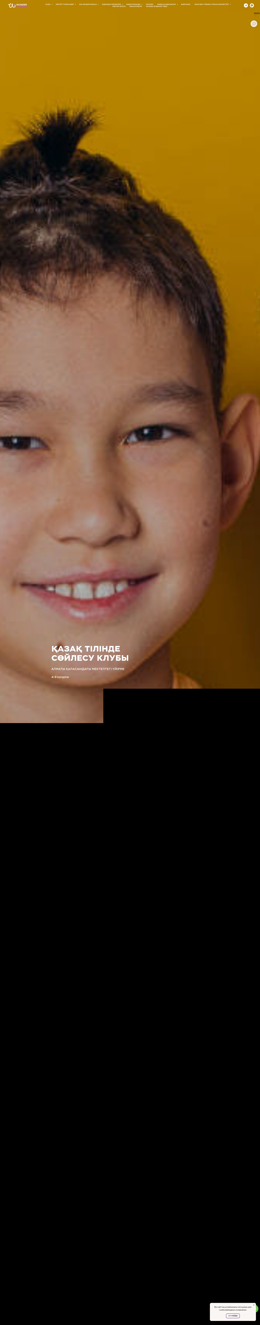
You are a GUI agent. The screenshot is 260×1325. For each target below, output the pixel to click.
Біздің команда (133, 4)
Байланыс (186, 4)
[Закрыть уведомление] (254, 1305)
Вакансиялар (136, 6)
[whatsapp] (252, 5)
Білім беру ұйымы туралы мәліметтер (212, 4)
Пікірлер (149, 4)
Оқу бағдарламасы (88, 4)
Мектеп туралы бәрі (65, 4)
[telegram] (246, 5)
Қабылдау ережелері (111, 4)
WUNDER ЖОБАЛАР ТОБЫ (156, 6)
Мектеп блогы (119, 6)
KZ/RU (48, 4)
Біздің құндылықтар (166, 4)
